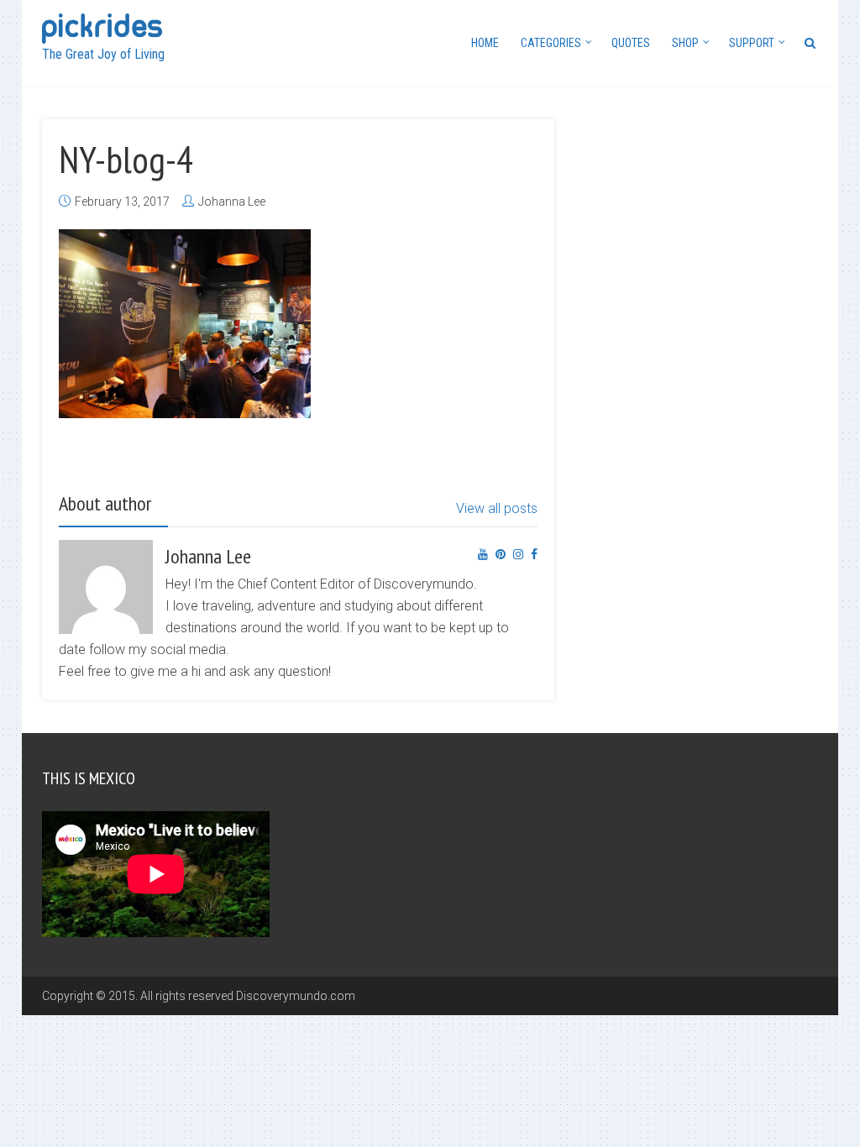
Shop (685, 43)
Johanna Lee (231, 201)
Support (751, 43)
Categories (551, 43)
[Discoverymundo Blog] (102, 26)
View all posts (497, 508)
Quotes (630, 43)
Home (485, 43)
